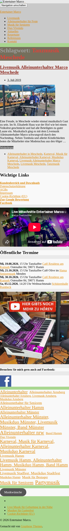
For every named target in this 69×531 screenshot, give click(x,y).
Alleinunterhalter (14, 392)
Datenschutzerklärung (12, 186)
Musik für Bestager (35, 477)
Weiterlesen (6, 147)
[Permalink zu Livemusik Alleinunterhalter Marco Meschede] (27, 115)
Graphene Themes (31, 526)
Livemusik (13, 18)
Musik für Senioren (18, 24)
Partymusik (47, 482)
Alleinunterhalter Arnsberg (47, 392)
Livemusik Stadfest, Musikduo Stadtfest (30, 473)
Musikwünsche (13, 492)
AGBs (4, 189)
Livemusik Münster (13, 469)
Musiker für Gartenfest (20, 510)
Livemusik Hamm (12, 456)
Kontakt (12, 41)
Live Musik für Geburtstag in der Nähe (30, 507)
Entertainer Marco (10, 11)
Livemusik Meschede (33, 163)
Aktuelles (12, 31)
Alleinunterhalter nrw (22, 432)
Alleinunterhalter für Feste (22, 21)
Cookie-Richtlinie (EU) (13, 196)
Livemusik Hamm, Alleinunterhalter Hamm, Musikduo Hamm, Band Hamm (34, 462)
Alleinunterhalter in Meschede (24, 153)
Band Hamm (54, 433)
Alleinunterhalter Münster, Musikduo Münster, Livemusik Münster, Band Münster (29, 422)
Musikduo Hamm (10, 477)
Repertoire (13, 34)
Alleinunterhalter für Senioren (21, 403)
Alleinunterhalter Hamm (22, 407)
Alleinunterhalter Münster (19, 412)
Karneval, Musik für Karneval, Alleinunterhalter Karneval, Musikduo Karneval (37, 157)
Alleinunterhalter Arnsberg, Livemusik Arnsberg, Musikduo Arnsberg (28, 397)
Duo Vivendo (15, 28)
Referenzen (14, 38)
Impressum (6, 192)
